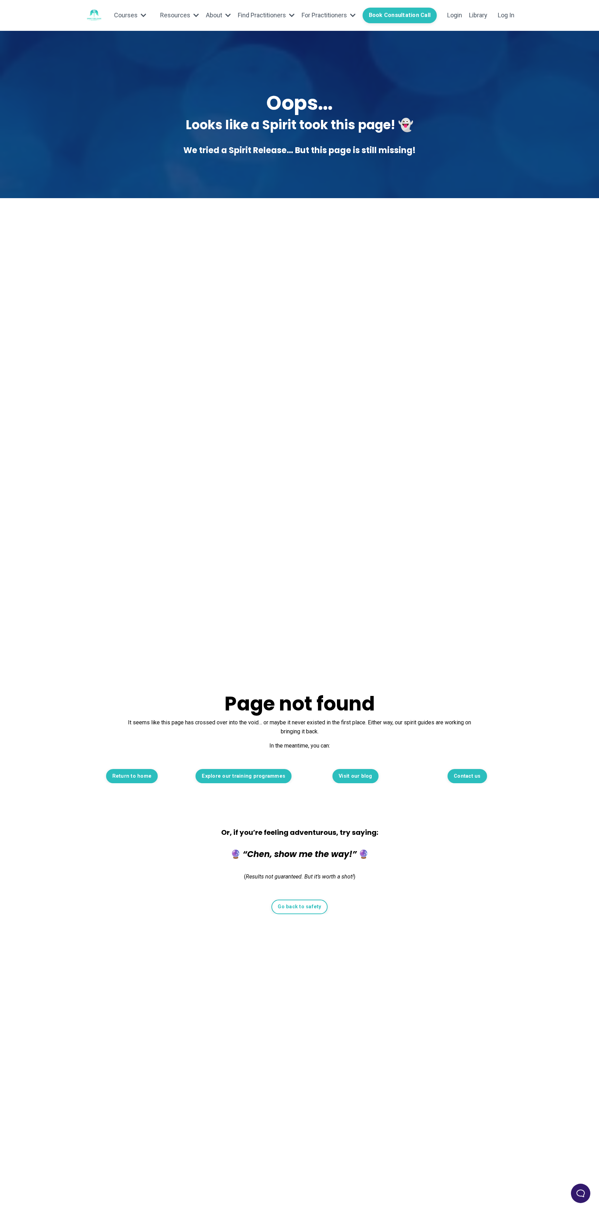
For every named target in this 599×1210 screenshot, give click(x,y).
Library (478, 15)
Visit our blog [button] (355, 776)
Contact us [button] (467, 776)
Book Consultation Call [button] (400, 15)
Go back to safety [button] (299, 907)
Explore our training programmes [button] (243, 776)
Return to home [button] (132, 776)
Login (454, 15)
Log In (506, 15)
